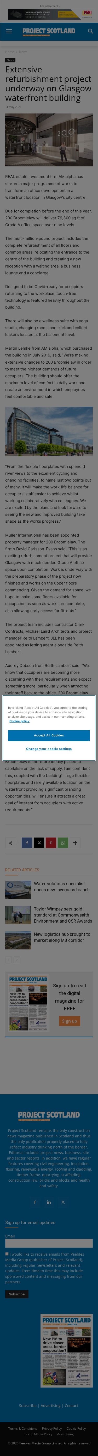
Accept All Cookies (49, 735)
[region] (48, 728)
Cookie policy (19, 721)
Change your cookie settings (49, 749)
